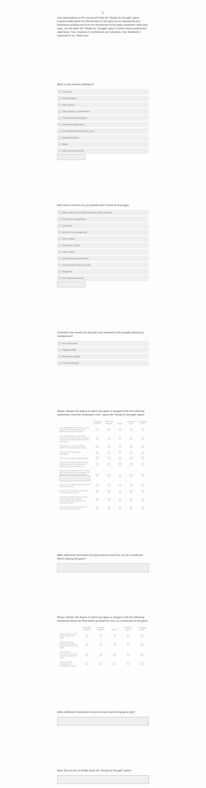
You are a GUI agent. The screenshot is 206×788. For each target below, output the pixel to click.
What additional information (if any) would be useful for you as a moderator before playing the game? (100, 557)
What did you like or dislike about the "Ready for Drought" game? (95, 770)
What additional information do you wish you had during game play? (96, 712)
